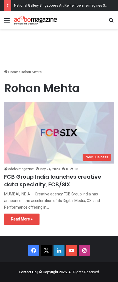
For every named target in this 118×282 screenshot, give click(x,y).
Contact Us (27, 272)
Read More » (22, 219)
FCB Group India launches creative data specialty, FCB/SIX (52, 180)
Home (12, 72)
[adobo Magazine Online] (36, 20)
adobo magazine (21, 169)
